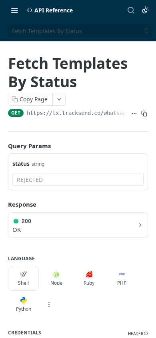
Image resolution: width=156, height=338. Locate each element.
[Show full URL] (134, 114)
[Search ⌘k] (130, 10)
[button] (138, 334)
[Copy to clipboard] (144, 114)
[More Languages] (49, 305)
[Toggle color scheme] (145, 10)
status (21, 163)
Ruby (89, 283)
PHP (121, 283)
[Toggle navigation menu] (14, 10)
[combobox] (78, 179)
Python (23, 309)
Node (56, 283)
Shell (23, 283)
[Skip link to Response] (2, 204)
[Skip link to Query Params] (2, 145)
